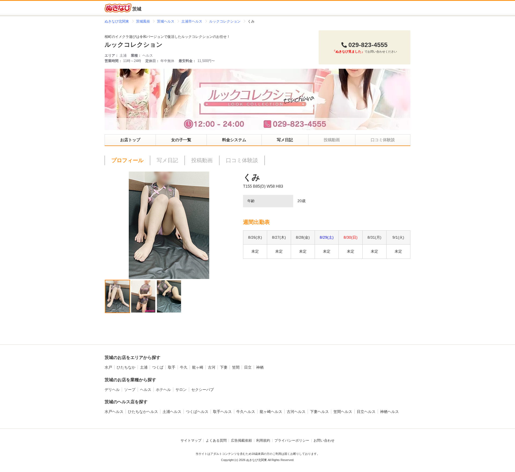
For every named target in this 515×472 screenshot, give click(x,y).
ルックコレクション (134, 44)
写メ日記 (285, 139)
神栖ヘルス (389, 411)
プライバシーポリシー (291, 440)
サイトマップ (191, 440)
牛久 (183, 367)
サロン (181, 389)
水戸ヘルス (114, 411)
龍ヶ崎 (197, 367)
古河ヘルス (296, 411)
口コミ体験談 (242, 160)
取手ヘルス (222, 411)
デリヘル (112, 389)
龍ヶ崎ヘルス (271, 411)
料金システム (234, 139)
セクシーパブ (202, 389)
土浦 (144, 367)
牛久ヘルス (245, 411)
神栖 (260, 367)
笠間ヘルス (342, 411)
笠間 (236, 367)
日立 (248, 367)
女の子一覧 (181, 139)
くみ (251, 177)
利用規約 (263, 440)
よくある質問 (216, 440)
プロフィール (127, 160)
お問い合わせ (324, 440)
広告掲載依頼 (241, 440)
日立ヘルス (366, 411)
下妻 (223, 367)
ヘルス (145, 389)
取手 (171, 367)
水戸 (108, 367)
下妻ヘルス (319, 411)
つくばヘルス (197, 411)
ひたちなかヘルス (143, 411)
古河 (211, 367)
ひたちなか (126, 367)
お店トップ (130, 139)
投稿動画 (202, 160)
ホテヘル (163, 389)
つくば (157, 367)
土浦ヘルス (172, 411)
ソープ (129, 389)
